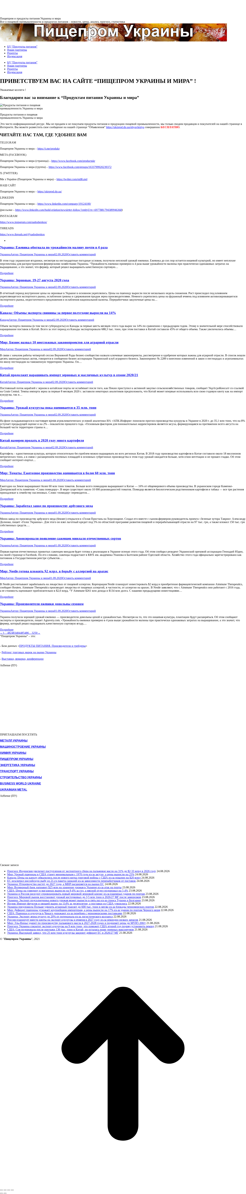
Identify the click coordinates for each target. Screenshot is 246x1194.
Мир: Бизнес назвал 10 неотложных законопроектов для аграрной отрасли (59, 342)
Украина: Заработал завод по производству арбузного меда (46, 506)
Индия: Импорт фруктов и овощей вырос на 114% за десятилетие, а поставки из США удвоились (67, 903)
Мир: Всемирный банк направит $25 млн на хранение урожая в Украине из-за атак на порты (64, 887)
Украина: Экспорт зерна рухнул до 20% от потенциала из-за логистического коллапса (60, 916)
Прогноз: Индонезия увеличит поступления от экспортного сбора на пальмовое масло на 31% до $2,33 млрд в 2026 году (81, 871)
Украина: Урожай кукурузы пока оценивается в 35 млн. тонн (48, 407)
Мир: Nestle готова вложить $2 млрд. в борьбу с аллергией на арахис (54, 571)
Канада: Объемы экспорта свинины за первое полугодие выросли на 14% (58, 313)
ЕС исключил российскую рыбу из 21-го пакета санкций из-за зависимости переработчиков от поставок (71, 880)
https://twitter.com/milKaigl (72, 179)
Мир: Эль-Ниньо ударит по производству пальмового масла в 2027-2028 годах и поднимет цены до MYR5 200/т (76, 923)
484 (18, 632)
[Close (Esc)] (1, 1190)
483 (14, 632)
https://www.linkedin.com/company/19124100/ (64, 203)
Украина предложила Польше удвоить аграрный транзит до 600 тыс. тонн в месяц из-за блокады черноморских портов (80, 906)
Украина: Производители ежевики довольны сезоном (42, 604)
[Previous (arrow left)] (1, 1193)
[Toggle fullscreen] (8, 1190)
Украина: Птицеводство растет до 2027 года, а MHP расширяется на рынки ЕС (55, 884)
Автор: (32, 254)
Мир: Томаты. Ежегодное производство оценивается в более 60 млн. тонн (57, 473)
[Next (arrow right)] (5, 1193)
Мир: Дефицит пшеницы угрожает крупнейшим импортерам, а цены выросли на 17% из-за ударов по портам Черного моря (83, 910)
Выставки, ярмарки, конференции (23, 658)
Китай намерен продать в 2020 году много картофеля (42, 440)
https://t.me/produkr (48, 148)
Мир (3, 349)
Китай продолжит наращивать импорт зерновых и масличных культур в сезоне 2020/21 (69, 375)
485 (22, 632)
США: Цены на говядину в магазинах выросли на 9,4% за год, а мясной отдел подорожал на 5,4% (67, 890)
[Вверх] (123, 1185)
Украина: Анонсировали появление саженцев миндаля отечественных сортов (60, 538)
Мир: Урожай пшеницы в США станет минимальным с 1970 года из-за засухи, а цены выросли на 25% (70, 874)
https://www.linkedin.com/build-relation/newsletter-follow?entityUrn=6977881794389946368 (68, 209)
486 (26, 632)
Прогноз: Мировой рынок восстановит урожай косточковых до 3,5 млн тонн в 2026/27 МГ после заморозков (74, 897)
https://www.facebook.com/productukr (73, 160)
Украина (5, 254)
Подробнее (7, 273)
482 (9, 632)
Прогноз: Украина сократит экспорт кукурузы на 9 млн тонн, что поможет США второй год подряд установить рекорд (80, 926)
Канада (4, 319)
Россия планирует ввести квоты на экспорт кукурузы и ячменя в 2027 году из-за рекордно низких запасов (72, 919)
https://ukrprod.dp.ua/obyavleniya (125, 127)
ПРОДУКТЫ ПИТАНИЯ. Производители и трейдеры (52, 645)
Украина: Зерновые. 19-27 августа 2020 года (34, 280)
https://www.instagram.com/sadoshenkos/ (23, 222)
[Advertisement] (65, 8)
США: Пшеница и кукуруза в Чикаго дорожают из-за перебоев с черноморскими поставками (64, 913)
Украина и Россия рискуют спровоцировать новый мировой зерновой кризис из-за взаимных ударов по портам (76, 893)
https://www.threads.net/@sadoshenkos (22, 234)
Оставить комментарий (81, 254)
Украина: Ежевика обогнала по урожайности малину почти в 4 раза (54, 247)
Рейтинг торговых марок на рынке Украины (29, 652)
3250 (34, 632)
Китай (4, 382)
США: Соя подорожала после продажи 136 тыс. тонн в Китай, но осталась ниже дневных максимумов (70, 929)
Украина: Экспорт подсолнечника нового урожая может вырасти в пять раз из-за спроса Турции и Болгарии (74, 900)
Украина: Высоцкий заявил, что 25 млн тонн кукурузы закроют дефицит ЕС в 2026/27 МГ (62, 932)
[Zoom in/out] (12, 1190)
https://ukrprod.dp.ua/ (49, 191)
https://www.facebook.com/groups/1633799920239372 (80, 167)
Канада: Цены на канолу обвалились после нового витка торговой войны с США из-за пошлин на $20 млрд (74, 877)
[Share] (5, 1190)
